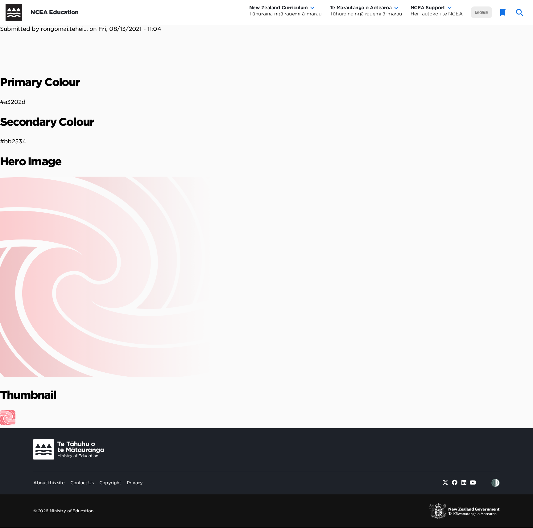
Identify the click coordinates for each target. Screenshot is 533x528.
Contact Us (82, 482)
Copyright (110, 482)
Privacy (135, 482)
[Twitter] (445, 483)
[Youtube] (473, 483)
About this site (49, 482)
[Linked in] (463, 483)
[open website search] (519, 12)
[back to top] (513, 465)
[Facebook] (454, 483)
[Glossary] (503, 12)
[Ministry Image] (68, 449)
